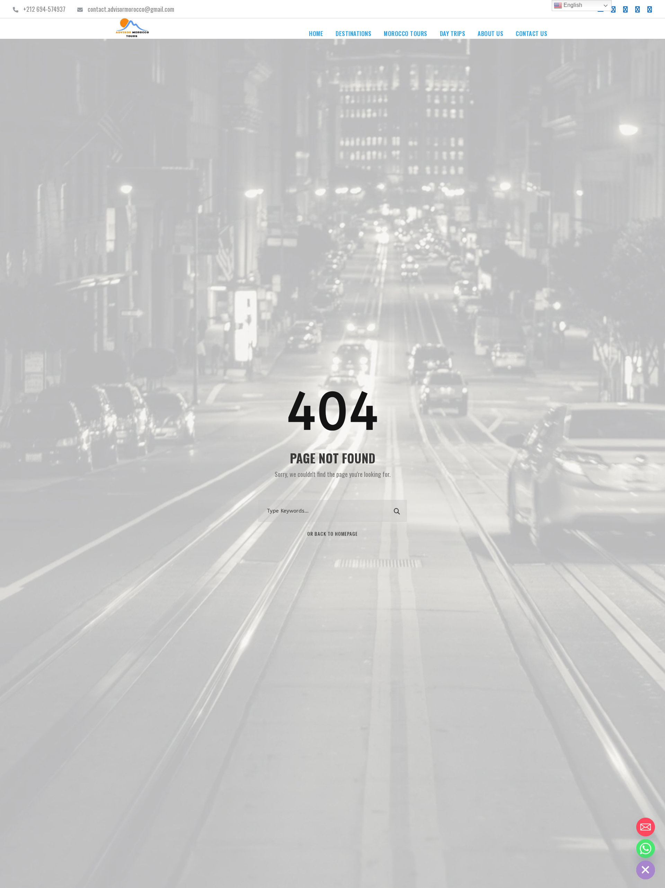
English (572, 5)
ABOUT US (490, 33)
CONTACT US (531, 33)
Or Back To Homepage (332, 533)
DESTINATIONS (353, 33)
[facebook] (613, 9)
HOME (316, 33)
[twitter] (637, 9)
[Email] (645, 827)
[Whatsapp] (645, 848)
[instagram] (649, 9)
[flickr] (625, 9)
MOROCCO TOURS (405, 33)
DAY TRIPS (453, 33)
